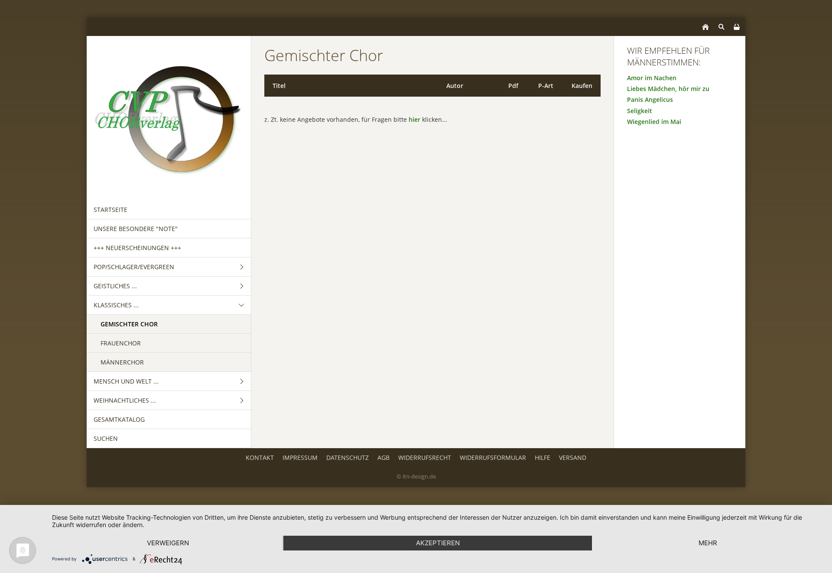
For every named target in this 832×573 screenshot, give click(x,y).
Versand (572, 457)
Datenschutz (347, 457)
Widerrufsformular (493, 457)
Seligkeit (639, 111)
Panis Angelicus (650, 99)
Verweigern (168, 543)
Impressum (300, 457)
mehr (708, 543)
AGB (383, 457)
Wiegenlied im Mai (654, 121)
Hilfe (542, 457)
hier (414, 119)
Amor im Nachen (651, 78)
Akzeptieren (438, 543)
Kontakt (260, 457)
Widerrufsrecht (424, 457)
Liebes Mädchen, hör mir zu (668, 89)
